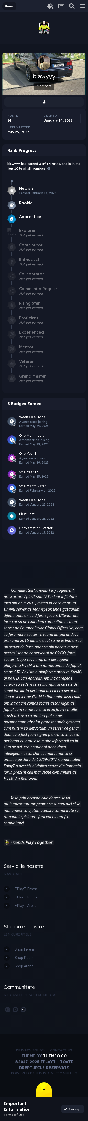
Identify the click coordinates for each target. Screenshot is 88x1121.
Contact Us (61, 1050)
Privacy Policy (30, 1050)
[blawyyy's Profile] (44, 102)
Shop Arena (24, 966)
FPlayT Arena (25, 905)
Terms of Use (14, 1115)
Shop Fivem (24, 949)
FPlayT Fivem (26, 889)
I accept (74, 1109)
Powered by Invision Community (44, 1073)
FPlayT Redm (26, 897)
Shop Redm (24, 958)
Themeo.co (55, 1055)
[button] (7, 842)
